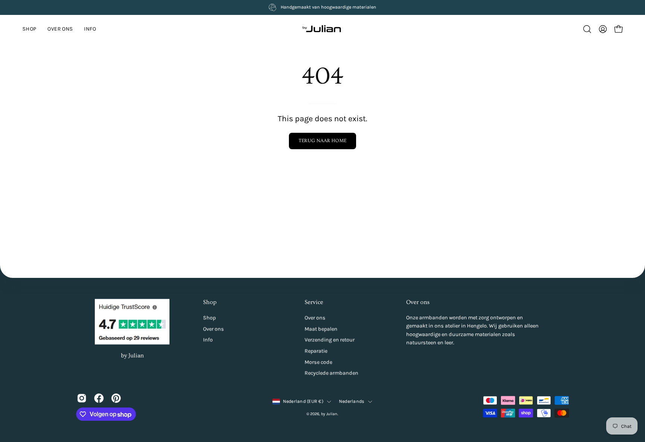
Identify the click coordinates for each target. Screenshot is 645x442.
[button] (90, 29)
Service (314, 302)
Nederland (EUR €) (303, 401)
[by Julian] (322, 29)
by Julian (132, 355)
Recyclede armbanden (331, 373)
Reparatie (316, 351)
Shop (209, 302)
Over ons (213, 329)
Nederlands (352, 401)
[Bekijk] (81, 398)
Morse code (318, 362)
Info (208, 340)
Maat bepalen (321, 329)
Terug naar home (323, 140)
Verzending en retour (330, 340)
